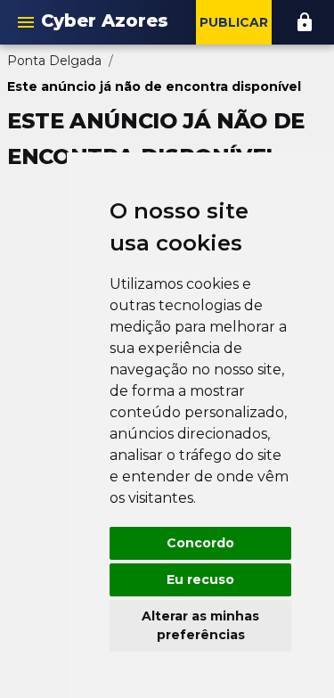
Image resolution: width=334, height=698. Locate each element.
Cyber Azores (104, 20)
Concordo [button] (200, 543)
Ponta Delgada (54, 61)
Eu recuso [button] (200, 579)
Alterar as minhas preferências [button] (200, 625)
